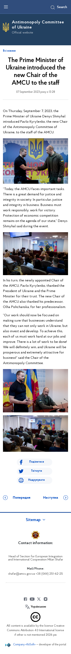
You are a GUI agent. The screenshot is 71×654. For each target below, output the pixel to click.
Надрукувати (36, 480)
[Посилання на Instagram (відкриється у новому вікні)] (45, 599)
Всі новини (9, 51)
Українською (38, 607)
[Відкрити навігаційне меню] (6, 7)
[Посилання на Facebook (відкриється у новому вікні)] (25, 599)
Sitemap (33, 520)
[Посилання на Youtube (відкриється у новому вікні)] (32, 599)
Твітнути (36, 470)
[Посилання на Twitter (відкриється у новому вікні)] (38, 599)
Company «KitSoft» (24, 644)
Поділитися (36, 461)
